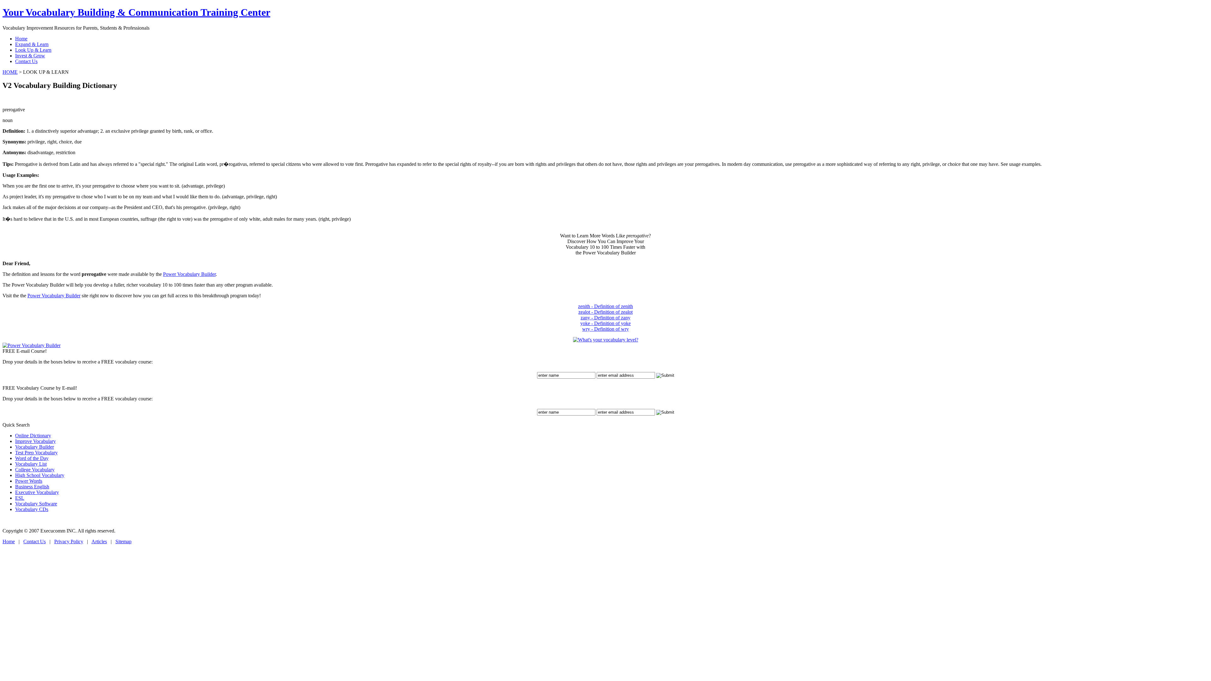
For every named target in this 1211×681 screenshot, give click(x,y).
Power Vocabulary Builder (189, 274)
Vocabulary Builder (34, 447)
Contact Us (34, 541)
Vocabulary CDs (31, 509)
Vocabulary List (31, 464)
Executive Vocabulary (37, 492)
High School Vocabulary (39, 475)
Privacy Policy (68, 541)
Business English (32, 486)
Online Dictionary (33, 435)
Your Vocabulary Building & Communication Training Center (136, 12)
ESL (19, 498)
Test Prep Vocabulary (36, 452)
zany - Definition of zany (605, 317)
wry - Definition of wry (605, 329)
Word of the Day (32, 458)
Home (9, 541)
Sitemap (123, 541)
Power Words (28, 481)
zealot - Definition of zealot (605, 312)
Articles (99, 541)
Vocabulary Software (36, 503)
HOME (10, 72)
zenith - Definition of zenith (605, 306)
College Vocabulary (35, 469)
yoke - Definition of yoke (605, 323)
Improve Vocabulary (35, 441)
